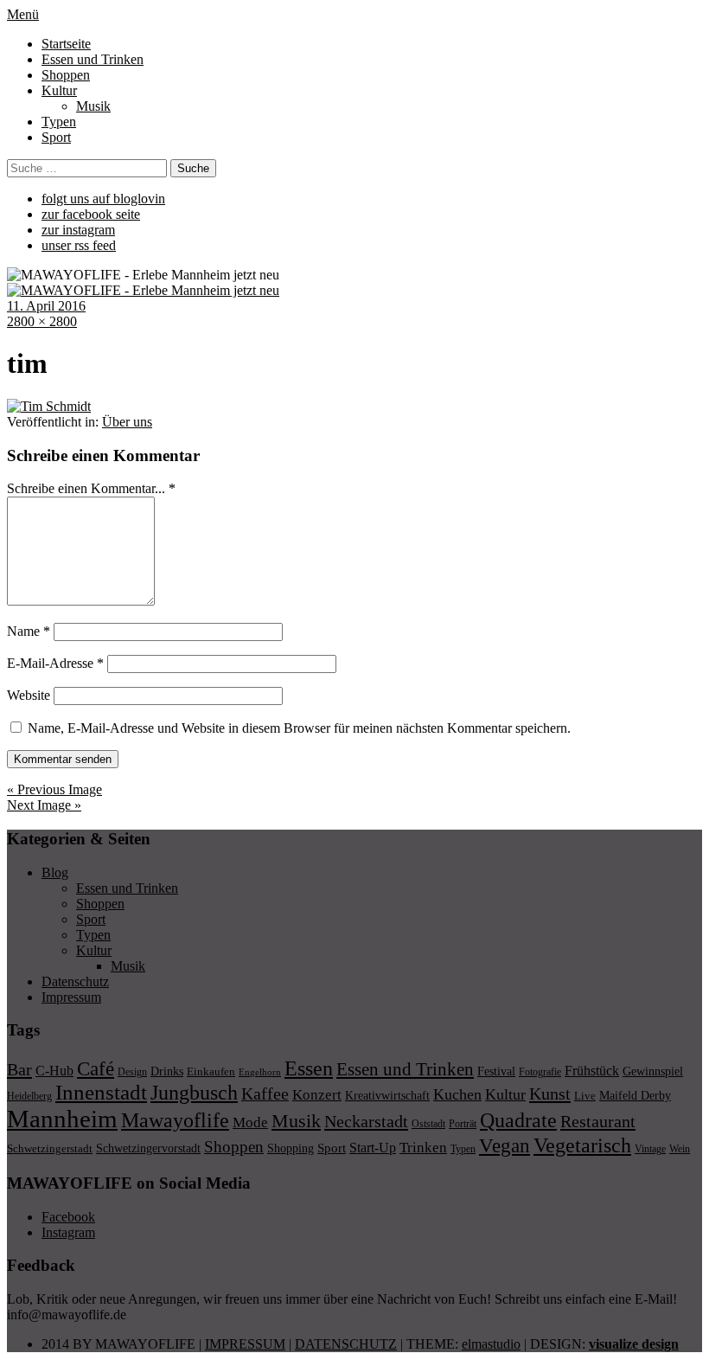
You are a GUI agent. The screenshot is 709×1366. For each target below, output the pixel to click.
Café (95, 1069)
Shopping (290, 1148)
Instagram (68, 1232)
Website (28, 695)
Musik (93, 106)
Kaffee (265, 1093)
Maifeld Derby (635, 1095)
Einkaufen (211, 1071)
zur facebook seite (91, 214)
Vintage (650, 1149)
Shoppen (66, 74)
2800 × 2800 (42, 321)
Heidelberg (29, 1096)
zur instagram (78, 229)
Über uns (127, 421)
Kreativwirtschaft (387, 1095)
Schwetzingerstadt (50, 1148)
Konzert (317, 1095)
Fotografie (540, 1072)
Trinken (423, 1147)
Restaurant (598, 1121)
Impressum (71, 997)
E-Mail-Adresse (55, 663)
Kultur (59, 90)
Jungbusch (194, 1092)
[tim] (49, 406)
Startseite (66, 43)
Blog (55, 872)
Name (28, 631)
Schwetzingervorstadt (148, 1148)
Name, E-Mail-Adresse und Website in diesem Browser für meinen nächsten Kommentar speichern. (299, 728)
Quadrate (518, 1120)
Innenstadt (101, 1092)
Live (585, 1095)
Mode (250, 1122)
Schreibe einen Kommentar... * (91, 488)
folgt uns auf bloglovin (103, 198)
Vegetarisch (582, 1145)
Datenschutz (75, 981)
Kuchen (457, 1094)
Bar (19, 1069)
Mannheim (62, 1118)
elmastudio (491, 1344)
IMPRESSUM (245, 1344)
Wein (679, 1149)
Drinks (166, 1071)
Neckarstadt (366, 1121)
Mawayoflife (175, 1120)
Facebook (68, 1216)
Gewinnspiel (653, 1071)
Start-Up (372, 1147)
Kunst (550, 1093)
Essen (308, 1068)
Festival (496, 1071)
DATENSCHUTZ (346, 1344)
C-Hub (54, 1070)
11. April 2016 (46, 305)
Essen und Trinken (93, 59)
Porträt (462, 1124)
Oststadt (428, 1124)
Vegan (504, 1146)
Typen (59, 121)
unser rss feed (79, 245)
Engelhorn (260, 1072)
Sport (56, 137)
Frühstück (592, 1070)
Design (132, 1072)
